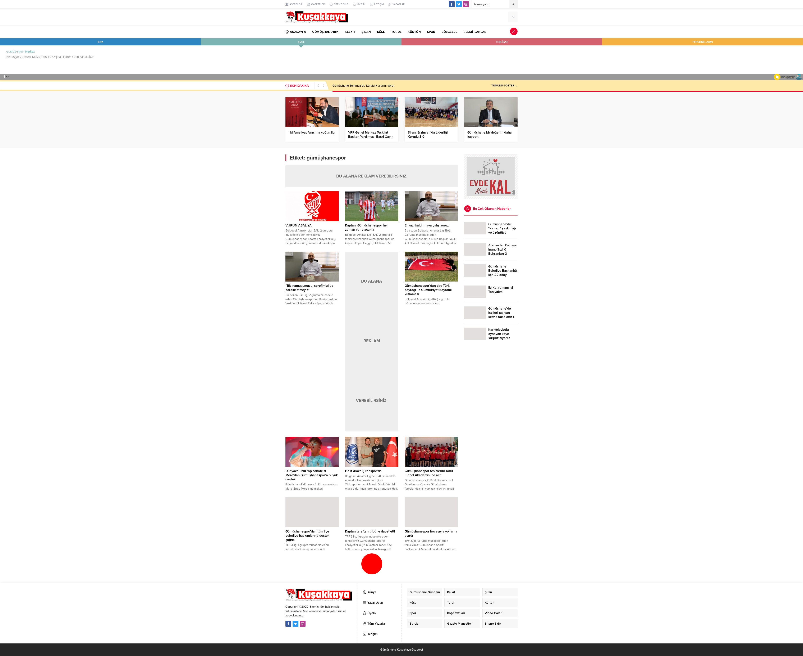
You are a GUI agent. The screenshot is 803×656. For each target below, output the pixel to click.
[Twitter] (459, 4)
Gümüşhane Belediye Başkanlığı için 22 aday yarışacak (503, 272)
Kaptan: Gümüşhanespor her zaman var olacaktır (366, 227)
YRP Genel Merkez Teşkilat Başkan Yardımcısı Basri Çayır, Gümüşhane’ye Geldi (370, 136)
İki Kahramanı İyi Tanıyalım (500, 290)
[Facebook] (452, 4)
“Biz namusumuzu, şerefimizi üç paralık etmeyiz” (309, 288)
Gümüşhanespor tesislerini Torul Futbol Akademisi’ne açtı (429, 473)
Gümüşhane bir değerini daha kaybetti (489, 134)
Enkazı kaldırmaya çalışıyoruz (427, 225)
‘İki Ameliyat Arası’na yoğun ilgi (312, 132)
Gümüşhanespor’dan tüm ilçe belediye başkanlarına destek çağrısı (307, 535)
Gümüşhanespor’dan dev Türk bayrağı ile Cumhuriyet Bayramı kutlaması (428, 290)
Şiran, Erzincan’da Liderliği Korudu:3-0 (428, 134)
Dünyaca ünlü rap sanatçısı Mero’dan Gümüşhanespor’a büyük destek (311, 475)
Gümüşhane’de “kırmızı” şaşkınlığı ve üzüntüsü (502, 228)
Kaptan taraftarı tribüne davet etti (370, 531)
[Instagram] (466, 4)
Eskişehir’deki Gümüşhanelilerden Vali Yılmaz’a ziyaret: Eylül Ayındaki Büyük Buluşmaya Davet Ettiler (402, 85)
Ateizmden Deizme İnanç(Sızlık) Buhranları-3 (502, 249)
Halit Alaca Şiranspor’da (363, 471)
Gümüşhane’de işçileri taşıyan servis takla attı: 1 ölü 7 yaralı (501, 314)
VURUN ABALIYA (298, 225)
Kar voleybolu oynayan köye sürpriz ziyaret (499, 334)
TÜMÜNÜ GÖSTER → (504, 85)
